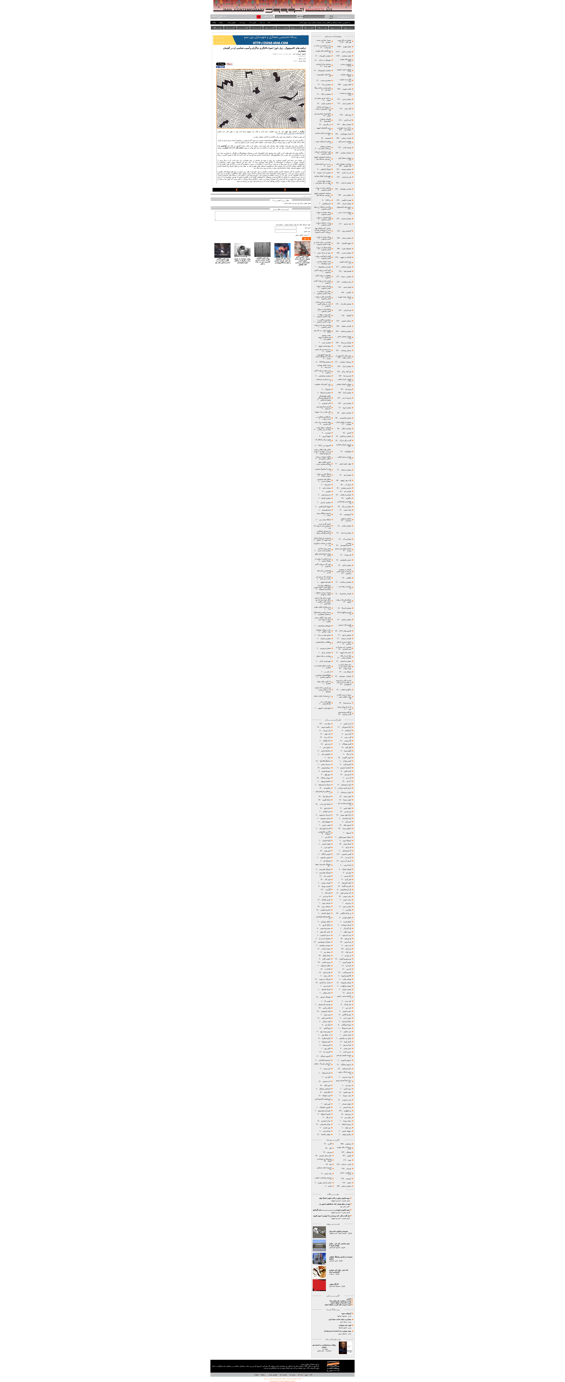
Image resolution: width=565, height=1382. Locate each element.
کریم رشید (327, 1068)
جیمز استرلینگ (346, 1028)
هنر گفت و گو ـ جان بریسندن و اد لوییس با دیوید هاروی (331, 1216)
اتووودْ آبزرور (326, 436)
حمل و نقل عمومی (325, 1155)
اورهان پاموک (346, 869)
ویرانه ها (348, 389)
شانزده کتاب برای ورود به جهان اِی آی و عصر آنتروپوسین (343, 682)
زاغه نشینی (347, 510)
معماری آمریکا (346, 608)
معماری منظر (346, 124)
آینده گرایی (347, 120)
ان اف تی (327, 672)
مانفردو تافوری (325, 910)
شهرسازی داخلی (325, 661)
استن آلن (348, 822)
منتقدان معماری (346, 153)
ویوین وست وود (325, 1031)
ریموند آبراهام (346, 1124)
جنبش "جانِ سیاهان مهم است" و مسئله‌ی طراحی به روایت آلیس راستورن (322, 230)
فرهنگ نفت (347, 672)
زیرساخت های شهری (344, 1147)
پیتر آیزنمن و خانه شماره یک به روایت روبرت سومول (323, 689)
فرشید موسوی (325, 818)
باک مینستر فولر (345, 893)
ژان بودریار (326, 730)
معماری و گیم (346, 565)
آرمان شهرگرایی (345, 134)
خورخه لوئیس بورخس (343, 1055)
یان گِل (328, 1117)
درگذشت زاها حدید (345, 586)
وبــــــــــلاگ (217, 28)
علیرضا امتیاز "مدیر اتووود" (338, 1233)
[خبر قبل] (237, 190)
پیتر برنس (347, 945)
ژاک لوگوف (326, 740)
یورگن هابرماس (325, 1124)
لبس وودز (327, 851)
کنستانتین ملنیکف (324, 1089)
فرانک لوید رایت (324, 804)
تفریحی (348, 1168)
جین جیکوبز (347, 1031)
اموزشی (348, 1178)
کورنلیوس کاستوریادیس (322, 1099)
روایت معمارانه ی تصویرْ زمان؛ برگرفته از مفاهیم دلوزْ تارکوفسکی (242, 260)
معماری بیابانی (346, 526)
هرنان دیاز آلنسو (325, 982)
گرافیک (349, 315)
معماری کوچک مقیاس (343, 384)
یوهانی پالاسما (325, 1134)
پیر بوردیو (347, 955)
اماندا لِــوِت (347, 865)
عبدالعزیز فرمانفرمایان (322, 791)
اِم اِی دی (348, 857)
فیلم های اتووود (325, 582)
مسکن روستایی (346, 350)
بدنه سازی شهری (345, 262)
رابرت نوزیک (347, 1095)
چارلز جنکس (347, 1035)
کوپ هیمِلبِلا (326, 1095)
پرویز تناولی (347, 932)
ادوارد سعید (347, 796)
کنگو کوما (327, 1092)
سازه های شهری (345, 59)
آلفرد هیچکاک (346, 744)
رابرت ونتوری (346, 1100)
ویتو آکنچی (326, 1028)
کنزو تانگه (327, 1085)
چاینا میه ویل (347, 1045)
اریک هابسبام (347, 818)
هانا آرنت (327, 969)
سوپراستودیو (326, 771)
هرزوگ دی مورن (324, 979)
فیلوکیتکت (347, 451)
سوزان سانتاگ (325, 778)
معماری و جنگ (326, 94)
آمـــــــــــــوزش (296, 28)
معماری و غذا (326, 84)
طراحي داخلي (346, 52)
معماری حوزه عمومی (344, 69)
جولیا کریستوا (346, 1021)
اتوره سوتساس (346, 784)
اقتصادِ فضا (347, 271)
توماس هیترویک (346, 982)
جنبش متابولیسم (345, 560)
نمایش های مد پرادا (324, 635)
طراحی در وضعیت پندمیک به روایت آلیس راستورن (344, 571)
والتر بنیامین (326, 1008)
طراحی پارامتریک (345, 593)
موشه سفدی (326, 949)
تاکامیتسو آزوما (346, 976)
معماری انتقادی (346, 267)
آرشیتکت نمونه (346, 1313)
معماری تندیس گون (344, 141)
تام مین (348, 969)
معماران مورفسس (324, 942)
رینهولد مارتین (346, 1131)
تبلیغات (214, 22)
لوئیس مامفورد (325, 857)
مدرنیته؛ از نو (346, 398)
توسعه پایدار (347, 147)
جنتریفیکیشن (326, 203)
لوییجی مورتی (325, 883)
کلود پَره (327, 1077)
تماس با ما (252, 22)
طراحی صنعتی (346, 138)
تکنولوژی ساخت (345, 64)
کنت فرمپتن (326, 1081)
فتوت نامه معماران (345, 1325)
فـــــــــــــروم (335, 28)
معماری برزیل (326, 652)
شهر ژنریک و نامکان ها (323, 439)
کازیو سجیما (326, 1045)
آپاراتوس (224, 146)
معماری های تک (346, 304)
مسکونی (348, 1144)
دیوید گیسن (347, 1089)
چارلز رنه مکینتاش (345, 1038)
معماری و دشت (325, 80)
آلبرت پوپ (347, 737)
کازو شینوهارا (326, 1042)
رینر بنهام (348, 1127)
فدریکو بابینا (326, 796)
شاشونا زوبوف (325, 781)
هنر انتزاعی (347, 310)
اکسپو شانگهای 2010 (344, 612)
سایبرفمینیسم (326, 510)
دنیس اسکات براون (344, 1072)
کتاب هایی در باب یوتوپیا (323, 412)
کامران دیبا (326, 1052)
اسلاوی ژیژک (346, 828)
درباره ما (242, 22)
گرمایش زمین (346, 231)
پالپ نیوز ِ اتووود (345, 480)
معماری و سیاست (345, 93)
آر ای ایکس (347, 724)
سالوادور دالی (325, 754)
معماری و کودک (325, 638)
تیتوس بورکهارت (345, 986)
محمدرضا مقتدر (325, 928)
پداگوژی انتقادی (345, 689)
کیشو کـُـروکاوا (325, 1114)
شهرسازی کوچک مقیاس (322, 176)
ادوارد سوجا (347, 800)
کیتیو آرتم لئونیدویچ (324, 1111)
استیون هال (347, 825)
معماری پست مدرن (344, 212)
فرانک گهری (326, 800)
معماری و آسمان (345, 661)
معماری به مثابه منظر (323, 656)
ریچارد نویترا (347, 1121)
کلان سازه (347, 108)
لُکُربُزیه (328, 889)
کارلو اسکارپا (326, 1038)
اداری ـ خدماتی (346, 1164)
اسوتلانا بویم (347, 840)
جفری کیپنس (347, 1011)
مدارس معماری (345, 488)
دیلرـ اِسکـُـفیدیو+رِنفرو (343, 1080)
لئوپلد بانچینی (326, 844)
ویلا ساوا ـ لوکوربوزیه (324, 74)
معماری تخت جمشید (324, 172)
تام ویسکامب (346, 972)
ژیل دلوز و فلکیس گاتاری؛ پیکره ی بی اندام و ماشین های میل (222, 260)
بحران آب (348, 484)
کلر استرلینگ (326, 1073)
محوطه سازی (346, 248)
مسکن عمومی (346, 321)
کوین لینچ (327, 1104)
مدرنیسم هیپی (326, 495)
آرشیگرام (348, 730)
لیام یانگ (327, 893)
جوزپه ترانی (347, 1018)
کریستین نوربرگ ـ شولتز (322, 1063)
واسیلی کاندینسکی (324, 1004)
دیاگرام (301, 131)
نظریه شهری (347, 89)
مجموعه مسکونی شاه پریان (338, 1231)
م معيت (331, 1274)
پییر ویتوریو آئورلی (345, 959)
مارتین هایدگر (326, 900)
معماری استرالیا (325, 392)
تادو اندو (348, 965)
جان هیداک (347, 1004)
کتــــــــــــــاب (256, 28)
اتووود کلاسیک (346, 243)
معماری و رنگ (346, 506)
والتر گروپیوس (325, 1011)
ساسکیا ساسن (325, 751)
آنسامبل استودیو (345, 768)
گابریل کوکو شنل (324, 828)
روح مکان (348, 115)
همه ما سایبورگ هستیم (323, 469)
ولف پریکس (326, 1021)
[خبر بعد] (285, 190)
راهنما (221, 22)
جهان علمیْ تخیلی (345, 464)
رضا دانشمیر (347, 1107)
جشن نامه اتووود (345, 652)
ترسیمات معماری (345, 362)
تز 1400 (328, 200)
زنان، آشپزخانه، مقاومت (323, 384)
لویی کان (327, 879)
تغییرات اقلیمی (346, 200)
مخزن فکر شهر (325, 932)
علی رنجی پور (345, 1206)
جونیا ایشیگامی (346, 1025)
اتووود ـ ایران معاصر (344, 379)
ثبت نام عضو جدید (344, 17)
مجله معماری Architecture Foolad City (337, 1331)
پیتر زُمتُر (348, 949)
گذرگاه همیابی (333, 1284)
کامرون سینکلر (325, 1056)
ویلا (330, 1164)
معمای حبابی (326, 488)
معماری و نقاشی (345, 495)
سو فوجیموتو (326, 768)
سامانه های (240, 148)
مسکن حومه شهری (344, 297)
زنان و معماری (346, 282)
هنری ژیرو (326, 986)
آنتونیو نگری (347, 764)
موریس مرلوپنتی (324, 945)
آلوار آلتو (348, 747)
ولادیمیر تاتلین (325, 1018)
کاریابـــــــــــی (243, 28)
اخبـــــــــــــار (230, 28)
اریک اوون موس (345, 815)
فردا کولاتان (326, 811)
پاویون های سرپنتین (344, 625)
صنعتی (349, 1182)
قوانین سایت (231, 22)
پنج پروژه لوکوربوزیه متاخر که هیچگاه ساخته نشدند (323, 356)
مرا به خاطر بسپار (301, 235)
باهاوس (348, 578)
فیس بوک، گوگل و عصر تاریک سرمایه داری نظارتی (323, 619)
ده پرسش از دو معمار (323, 379)
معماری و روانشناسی (344, 501)
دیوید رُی (348, 1085)
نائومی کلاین (326, 959)
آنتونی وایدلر (347, 761)
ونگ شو (327, 1025)
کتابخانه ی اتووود (345, 257)
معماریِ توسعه (346, 169)
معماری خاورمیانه (325, 56)
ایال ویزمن (347, 876)
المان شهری (347, 84)
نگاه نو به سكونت (345, 79)
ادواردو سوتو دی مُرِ (344, 803)
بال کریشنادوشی (345, 889)
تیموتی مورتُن (346, 989)
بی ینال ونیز (327, 124)
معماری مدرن (346, 99)
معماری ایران (346, 366)
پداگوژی (348, 498)
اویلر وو (348, 872)
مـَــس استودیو (325, 935)
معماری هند (347, 475)
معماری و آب (346, 539)
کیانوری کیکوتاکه (325, 1107)
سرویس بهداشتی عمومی (323, 1177)
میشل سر (326, 952)
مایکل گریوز (326, 925)
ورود (306, 1375)
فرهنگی (348, 1152)
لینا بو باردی (326, 896)
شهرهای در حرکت (325, 60)
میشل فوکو (326, 955)
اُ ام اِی (349, 781)
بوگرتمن (348, 910)
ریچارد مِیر (347, 1117)
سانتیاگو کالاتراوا (325, 761)
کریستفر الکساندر (324, 1060)
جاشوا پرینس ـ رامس (344, 996)
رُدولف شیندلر (346, 1104)
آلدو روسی (347, 740)
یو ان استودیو (325, 1121)
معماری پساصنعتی (324, 376)
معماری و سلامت (345, 582)
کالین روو (327, 1048)
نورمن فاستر (326, 962)
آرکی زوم (348, 734)
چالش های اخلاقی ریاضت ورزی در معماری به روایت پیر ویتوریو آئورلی (322, 451)
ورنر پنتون (326, 1014)
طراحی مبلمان (346, 326)
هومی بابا (327, 1001)
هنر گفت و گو (346, 371)
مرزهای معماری (346, 74)
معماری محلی (346, 238)
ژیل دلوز (327, 744)
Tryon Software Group (287, 1381)
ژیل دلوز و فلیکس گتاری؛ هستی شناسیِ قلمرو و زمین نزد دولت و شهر (262, 260)
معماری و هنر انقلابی (344, 457)
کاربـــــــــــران (270, 28)
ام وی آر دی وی (346, 861)
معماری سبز (347, 195)
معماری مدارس (325, 502)
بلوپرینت (328, 433)
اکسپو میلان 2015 (345, 631)
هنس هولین (326, 993)
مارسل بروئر (326, 903)
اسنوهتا (348, 833)
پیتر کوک (348, 952)
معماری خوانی (326, 103)
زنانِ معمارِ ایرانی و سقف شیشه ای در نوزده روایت (345, 666)
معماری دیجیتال (346, 470)
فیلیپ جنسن (326, 825)
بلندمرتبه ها (347, 376)
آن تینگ (348, 754)
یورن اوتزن (326, 1127)
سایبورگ (328, 389)
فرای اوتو (327, 808)
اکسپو (349, 433)
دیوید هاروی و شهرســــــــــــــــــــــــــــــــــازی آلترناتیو (331, 1210)
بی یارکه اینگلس (345, 913)
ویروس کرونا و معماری (343, 444)
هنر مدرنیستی (346, 177)
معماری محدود (346, 218)
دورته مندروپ (346, 1077)
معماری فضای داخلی (344, 336)
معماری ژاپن (347, 346)
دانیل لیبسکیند (346, 1068)
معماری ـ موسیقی (345, 676)
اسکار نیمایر (347, 844)
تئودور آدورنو (347, 962)
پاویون (349, 1155)
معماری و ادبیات (345, 533)
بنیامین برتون (346, 906)
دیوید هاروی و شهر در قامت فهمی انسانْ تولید (334, 1198)
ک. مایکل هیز (325, 1035)
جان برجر (348, 1001)
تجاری (329, 1186)
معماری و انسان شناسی (322, 133)
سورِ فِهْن (327, 774)
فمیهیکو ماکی (326, 822)
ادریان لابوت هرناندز (344, 788)
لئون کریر (327, 847)
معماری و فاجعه (345, 331)
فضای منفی (347, 287)
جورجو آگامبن (346, 1014)
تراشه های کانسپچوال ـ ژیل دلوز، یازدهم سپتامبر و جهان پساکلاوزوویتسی (282, 260)
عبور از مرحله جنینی (324, 253)
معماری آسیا (347, 392)
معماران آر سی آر (324, 938)
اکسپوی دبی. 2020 (324, 445)
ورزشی (329, 1152)
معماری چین (347, 403)
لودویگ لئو (327, 861)
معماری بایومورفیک (324, 70)
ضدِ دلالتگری (276, 140)
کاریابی (348, 1299)
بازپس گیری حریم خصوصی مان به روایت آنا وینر (322, 526)
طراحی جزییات (346, 638)
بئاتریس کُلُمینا (346, 886)
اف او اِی (348, 847)
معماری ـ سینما (346, 276)
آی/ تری (348, 778)
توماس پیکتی (347, 979)
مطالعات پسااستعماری (323, 642)
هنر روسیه (347, 555)
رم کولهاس (347, 1111)
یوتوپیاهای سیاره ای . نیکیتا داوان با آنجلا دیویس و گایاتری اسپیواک (322, 587)
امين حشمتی (333, 1260)
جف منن (348, 1008)
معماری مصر (326, 342)
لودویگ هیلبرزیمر (324, 869)
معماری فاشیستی (345, 418)
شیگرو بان (327, 788)
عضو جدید (279, 224)
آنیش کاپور (347, 771)
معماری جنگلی (346, 428)
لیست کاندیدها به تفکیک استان (341, 1303)
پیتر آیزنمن (347, 942)
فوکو (226, 148)
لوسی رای (327, 876)
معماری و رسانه (345, 342)
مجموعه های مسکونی (324, 1167)
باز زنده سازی (346, 172)
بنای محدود (347, 224)
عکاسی (348, 292)
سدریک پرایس (325, 764)
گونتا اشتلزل (326, 840)
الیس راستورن (346, 854)
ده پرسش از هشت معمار (322, 696)
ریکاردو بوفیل (346, 1134)
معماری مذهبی (346, 413)
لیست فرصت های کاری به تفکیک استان (338, 1304)
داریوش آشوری (346, 1060)
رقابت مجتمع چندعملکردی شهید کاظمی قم (324, 337)
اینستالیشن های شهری (323, 51)
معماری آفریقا (326, 498)
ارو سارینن (347, 811)
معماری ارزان (346, 203)
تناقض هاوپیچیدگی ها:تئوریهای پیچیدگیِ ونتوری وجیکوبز (324, 398)
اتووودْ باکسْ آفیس (325, 506)
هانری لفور (326, 972)
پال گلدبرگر (347, 928)
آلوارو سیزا (347, 751)
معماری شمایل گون (344, 158)
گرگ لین (327, 837)
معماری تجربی (346, 253)
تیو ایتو (349, 993)
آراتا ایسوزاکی (346, 727)
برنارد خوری (347, 900)
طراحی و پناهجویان (324, 267)
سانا (329, 757)
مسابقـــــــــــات (282, 28)
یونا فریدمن (326, 1131)
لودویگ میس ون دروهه (322, 864)
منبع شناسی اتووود (324, 346)
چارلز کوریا (347, 1042)
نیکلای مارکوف (325, 965)
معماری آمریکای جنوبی (323, 141)
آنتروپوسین (347, 514)
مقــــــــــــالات (322, 28)
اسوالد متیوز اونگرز (344, 837)
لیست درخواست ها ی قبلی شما (340, 1301)
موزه (349, 1160)
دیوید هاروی (347, 1092)
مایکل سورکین (325, 921)
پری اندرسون (346, 935)
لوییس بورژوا (325, 886)
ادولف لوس (347, 808)
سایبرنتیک (327, 484)
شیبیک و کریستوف (324, 784)
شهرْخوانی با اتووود (324, 708)
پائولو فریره (347, 921)
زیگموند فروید (325, 727)
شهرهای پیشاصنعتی (324, 626)
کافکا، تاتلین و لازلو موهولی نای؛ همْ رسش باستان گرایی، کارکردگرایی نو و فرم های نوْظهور (302, 260)
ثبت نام (262, 22)
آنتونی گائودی (346, 757)
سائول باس (326, 747)
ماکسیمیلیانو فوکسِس (323, 916)
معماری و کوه (346, 635)
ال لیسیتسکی (346, 851)
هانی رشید (327, 976)
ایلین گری (347, 879)
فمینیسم (328, 138)
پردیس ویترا (347, 703)
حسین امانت (347, 1052)
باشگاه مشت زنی (325, 519)
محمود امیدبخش (334, 1247)
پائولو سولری (346, 917)
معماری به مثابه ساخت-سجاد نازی (340, 1319)
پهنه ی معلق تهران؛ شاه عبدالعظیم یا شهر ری (334, 1204)
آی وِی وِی (347, 774)
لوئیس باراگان (325, 854)
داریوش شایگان (346, 1064)
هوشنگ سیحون (325, 997)
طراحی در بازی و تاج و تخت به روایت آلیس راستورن (323, 304)
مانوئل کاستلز (325, 913)
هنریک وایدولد (325, 989)
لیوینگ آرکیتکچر (325, 169)
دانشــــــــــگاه (309, 28)
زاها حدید (327, 724)
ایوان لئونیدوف (346, 883)
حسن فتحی (347, 1048)
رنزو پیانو (348, 1114)
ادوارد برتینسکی (345, 792)
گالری (330, 1144)
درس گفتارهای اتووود (324, 128)
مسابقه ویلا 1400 (325, 362)
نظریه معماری (346, 56)
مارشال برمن (325, 906)
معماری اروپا (347, 407)
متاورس (328, 491)
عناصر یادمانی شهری (324, 1182)
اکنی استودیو (326, 403)
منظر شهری (347, 46)
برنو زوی (348, 903)
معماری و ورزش (325, 648)
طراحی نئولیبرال (345, 189)
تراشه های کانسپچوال (343, 207)
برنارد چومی (347, 896)
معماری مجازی (346, 619)
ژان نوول (327, 734)
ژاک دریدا (327, 737)
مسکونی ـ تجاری (345, 1172)
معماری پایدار (346, 103)
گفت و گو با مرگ (345, 440)
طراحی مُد (347, 491)
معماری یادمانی (346, 183)
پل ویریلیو (348, 938)
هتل (330, 1148)
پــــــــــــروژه (348, 28)
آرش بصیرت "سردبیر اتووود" (340, 1200)
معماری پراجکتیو (345, 436)
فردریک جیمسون (324, 815)
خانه (268, 22)
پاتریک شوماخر (346, 925)
